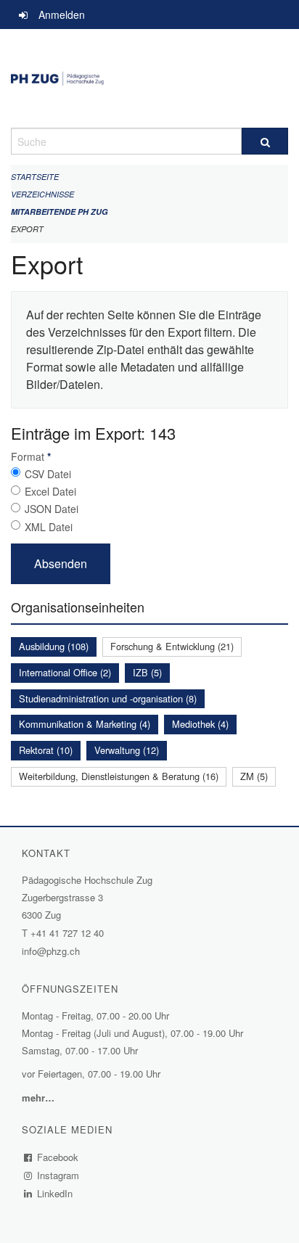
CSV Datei (48, 474)
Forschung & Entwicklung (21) (172, 646)
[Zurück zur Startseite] (149, 78)
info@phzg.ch (51, 951)
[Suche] (265, 141)
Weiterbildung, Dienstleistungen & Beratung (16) (118, 776)
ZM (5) (254, 776)
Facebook (58, 1157)
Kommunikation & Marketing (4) (84, 724)
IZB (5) (147, 672)
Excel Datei (50, 491)
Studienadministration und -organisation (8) (108, 698)
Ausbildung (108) (54, 646)
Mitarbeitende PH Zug (59, 211)
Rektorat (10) (46, 750)
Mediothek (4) (200, 724)
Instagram (58, 1175)
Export (27, 228)
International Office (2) (65, 672)
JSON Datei (51, 508)
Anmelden (61, 14)
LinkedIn (55, 1193)
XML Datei (49, 527)
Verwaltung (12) (126, 750)
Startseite (35, 176)
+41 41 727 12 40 (67, 933)
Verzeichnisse (42, 194)
